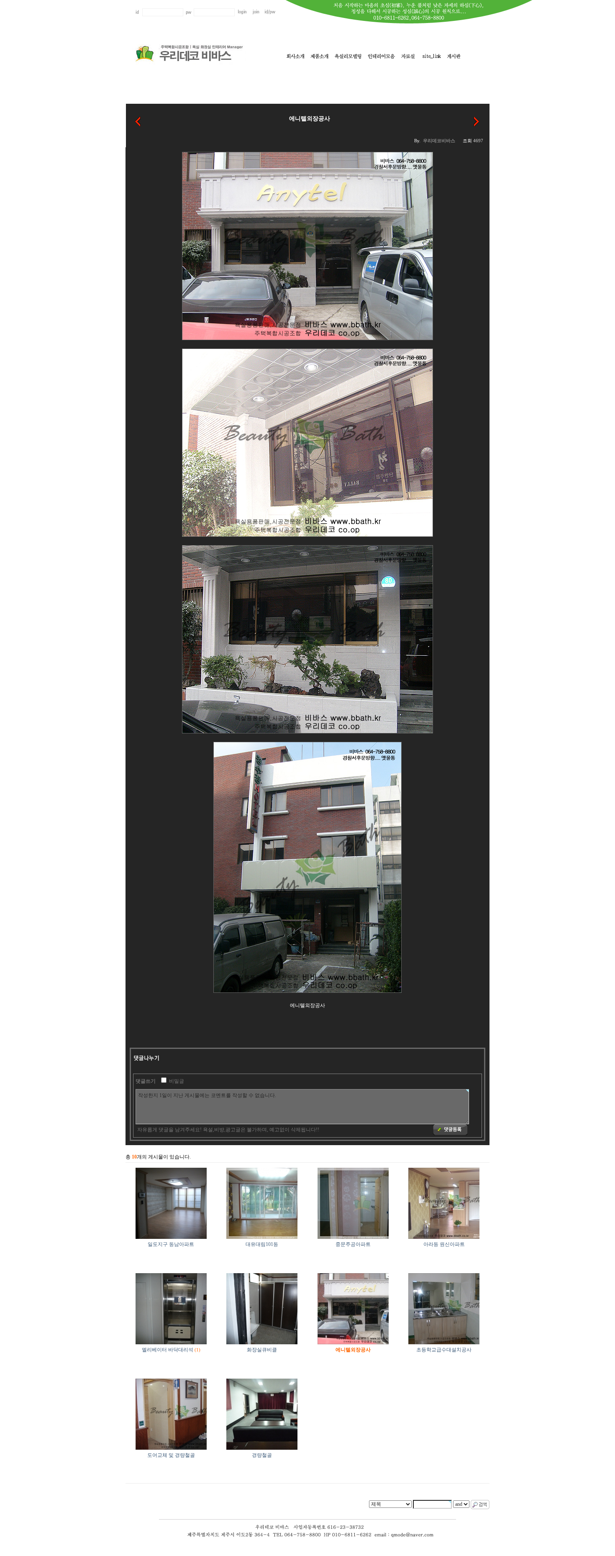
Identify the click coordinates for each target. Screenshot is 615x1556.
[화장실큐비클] (138, 121)
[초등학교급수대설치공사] (476, 121)
